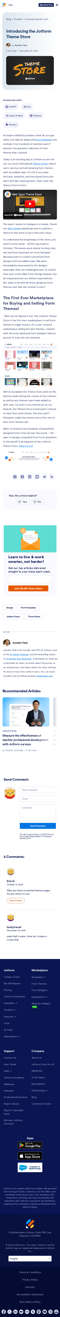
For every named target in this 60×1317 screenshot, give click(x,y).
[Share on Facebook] (22, 477)
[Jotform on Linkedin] (15, 1312)
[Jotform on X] (9, 1312)
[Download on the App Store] (30, 1156)
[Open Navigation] (56, 4)
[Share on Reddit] (37, 477)
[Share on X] (15, 477)
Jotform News (13, 616)
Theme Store (40, 163)
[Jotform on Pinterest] (39, 1312)
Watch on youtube (13, 215)
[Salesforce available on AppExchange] (30, 1167)
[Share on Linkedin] (30, 477)
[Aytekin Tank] (8, 45)
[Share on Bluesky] (44, 477)
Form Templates (28, 607)
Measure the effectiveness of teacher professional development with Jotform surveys (25, 740)
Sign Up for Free (46, 5)
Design (9, 607)
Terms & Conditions (30, 1272)
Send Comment (37, 825)
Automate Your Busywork (19, 658)
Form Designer (43, 139)
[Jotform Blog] (27, 1312)
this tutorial (14, 228)
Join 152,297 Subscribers (28, 588)
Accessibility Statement (30, 1294)
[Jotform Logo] (4, 5)
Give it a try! (26, 445)
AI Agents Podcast (19, 654)
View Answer (15, 900)
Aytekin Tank (21, 45)
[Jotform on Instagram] (50, 1312)
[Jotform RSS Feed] (33, 1312)
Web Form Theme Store (27, 194)
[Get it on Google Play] (30, 1145)
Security (30, 1287)
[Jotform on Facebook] (4, 1312)
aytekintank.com (44, 676)
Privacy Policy (34, 836)
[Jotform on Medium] (21, 1312)
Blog (10, 5)
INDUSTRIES (9, 730)
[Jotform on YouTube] (44, 1312)
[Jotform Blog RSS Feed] (52, 477)
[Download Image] (52, 381)
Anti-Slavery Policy (30, 1301)
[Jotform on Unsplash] (56, 1312)
